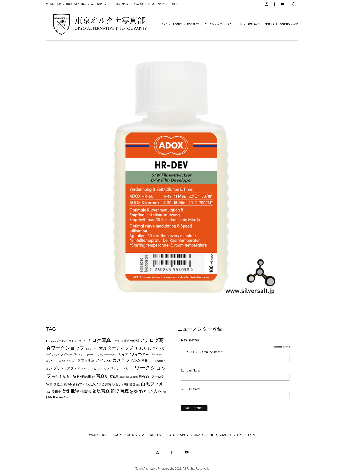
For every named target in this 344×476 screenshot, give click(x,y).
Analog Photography (149, 4)
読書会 (86, 391)
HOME (164, 24)
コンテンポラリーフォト (107, 355)
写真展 (114, 376)
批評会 (68, 384)
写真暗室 (125, 376)
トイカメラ (73, 360)
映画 (132, 384)
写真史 (102, 376)
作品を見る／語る (66, 376)
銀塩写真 (101, 391)
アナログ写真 (96, 340)
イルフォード (91, 349)
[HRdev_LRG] (194, 301)
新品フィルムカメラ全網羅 (92, 384)
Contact (193, 24)
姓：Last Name (190, 370)
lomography (52, 341)
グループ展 (71, 354)
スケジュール (234, 24)
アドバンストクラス (70, 341)
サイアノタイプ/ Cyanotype (138, 354)
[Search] (294, 4)
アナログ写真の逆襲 (125, 341)
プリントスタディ (67, 368)
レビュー (96, 368)
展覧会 (58, 384)
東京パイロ (254, 24)
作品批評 (87, 376)
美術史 (56, 392)
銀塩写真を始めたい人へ (136, 391)
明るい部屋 (120, 384)
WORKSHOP (53, 4)
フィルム (88, 360)
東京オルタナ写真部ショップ (281, 24)
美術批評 (70, 391)
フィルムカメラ (110, 360)
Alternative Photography (109, 4)
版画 (138, 385)
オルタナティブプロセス (122, 348)
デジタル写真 (59, 361)
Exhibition (177, 4)
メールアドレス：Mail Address (202, 352)
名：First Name (191, 389)
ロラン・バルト (122, 368)
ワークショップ (213, 24)
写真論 (134, 376)
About (177, 24)
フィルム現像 (137, 360)
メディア (85, 368)
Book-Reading (76, 4)
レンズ (106, 368)
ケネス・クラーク (86, 354)
